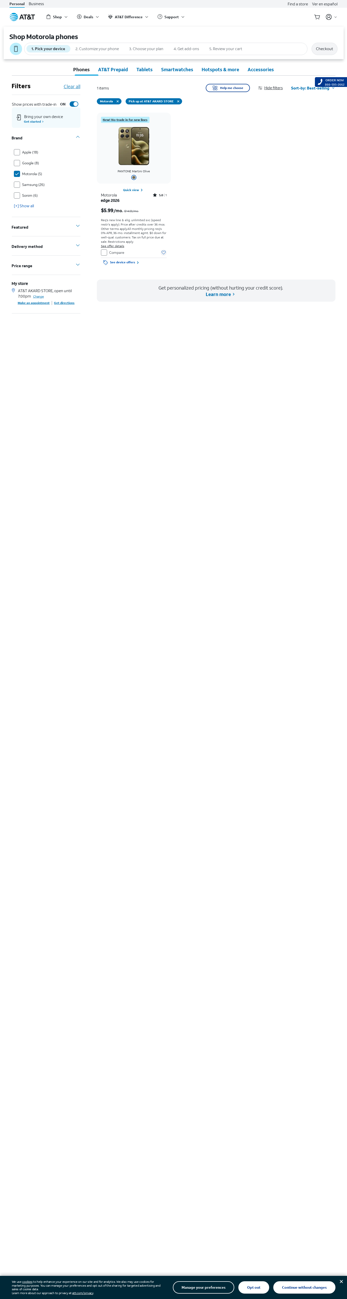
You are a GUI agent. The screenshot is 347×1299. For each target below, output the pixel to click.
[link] (125, 120)
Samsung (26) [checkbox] (33, 184)
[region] (134, 190)
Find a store (298, 4)
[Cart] (317, 17)
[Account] (331, 17)
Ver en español (324, 4)
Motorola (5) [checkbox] (32, 173)
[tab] (81, 69)
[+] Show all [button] (24, 205)
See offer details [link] (112, 246)
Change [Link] (38, 296)
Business (36, 3)
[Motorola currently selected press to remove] (117, 101)
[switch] (68, 104)
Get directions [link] (64, 302)
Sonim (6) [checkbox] (30, 195)
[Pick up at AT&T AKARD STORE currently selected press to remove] (178, 101)
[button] (274, 88)
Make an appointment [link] (34, 302)
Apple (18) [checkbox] (30, 151)
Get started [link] (32, 121)
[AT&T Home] (22, 17)
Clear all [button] (72, 86)
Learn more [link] (218, 294)
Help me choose (231, 88)
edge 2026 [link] (110, 200)
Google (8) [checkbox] (30, 162)
